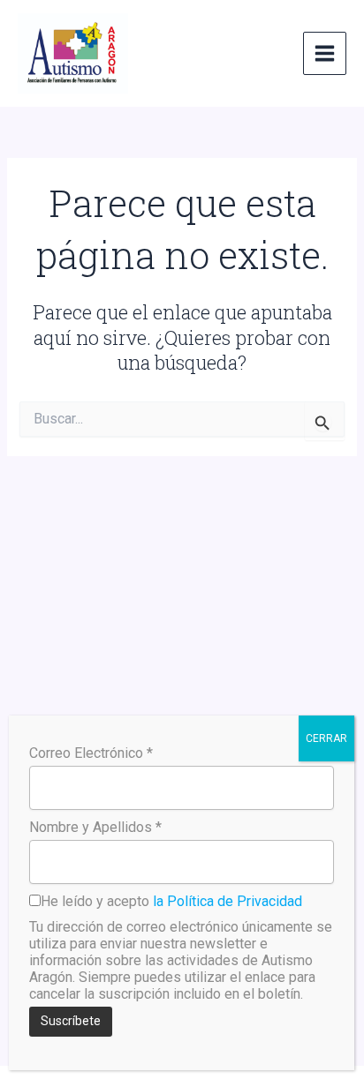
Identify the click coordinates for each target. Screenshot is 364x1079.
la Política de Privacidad (227, 901)
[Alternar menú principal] (324, 53)
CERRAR (326, 738)
